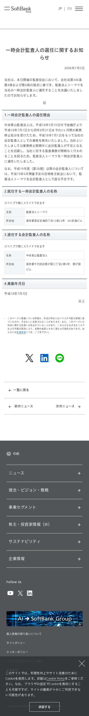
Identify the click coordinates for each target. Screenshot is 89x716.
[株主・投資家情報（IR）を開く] (79, 525)
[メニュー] (79, 8)
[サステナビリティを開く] (79, 542)
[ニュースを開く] (79, 473)
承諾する (44, 707)
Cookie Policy (55, 678)
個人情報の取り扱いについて (24, 634)
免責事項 (21, 332)
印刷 (16, 453)
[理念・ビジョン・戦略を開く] (79, 490)
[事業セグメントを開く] (79, 508)
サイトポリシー (15, 643)
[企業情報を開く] (79, 559)
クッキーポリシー (17, 652)
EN (69, 9)
